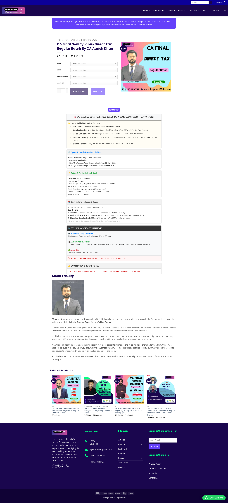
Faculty (121, 467)
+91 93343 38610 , (98, 455)
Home (60, 40)
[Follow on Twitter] (62, 466)
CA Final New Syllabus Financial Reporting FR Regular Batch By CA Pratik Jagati (128, 410)
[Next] (176, 399)
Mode (59, 63)
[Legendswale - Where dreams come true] (22, 10)
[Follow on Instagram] (58, 466)
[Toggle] (141, 439)
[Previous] (52, 399)
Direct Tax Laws (89, 40)
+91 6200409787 (97, 462)
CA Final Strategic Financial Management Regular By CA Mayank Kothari (98, 410)
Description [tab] (114, 110)
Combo (121, 453)
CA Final (74, 40)
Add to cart (79, 91)
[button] (220, 2)
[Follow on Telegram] (67, 466)
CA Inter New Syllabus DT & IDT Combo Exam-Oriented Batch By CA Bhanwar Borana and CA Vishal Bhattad (161, 411)
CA (66, 40)
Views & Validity (62, 76)
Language (60, 83)
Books (59, 70)
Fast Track (122, 449)
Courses (122, 444)
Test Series (123, 462)
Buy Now (97, 91)
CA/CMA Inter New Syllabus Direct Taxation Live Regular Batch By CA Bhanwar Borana (65, 410)
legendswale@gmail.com (101, 449)
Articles (121, 439)
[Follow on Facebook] (54, 466)
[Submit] (210, 2)
